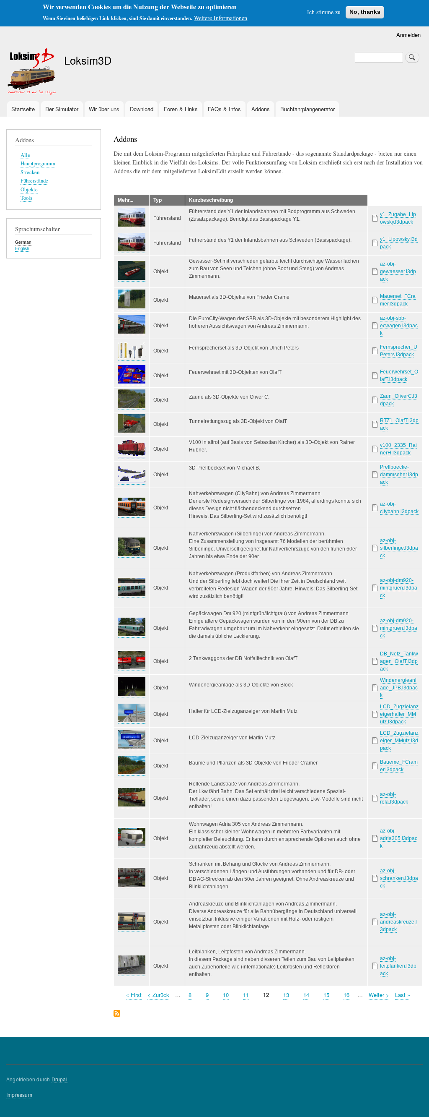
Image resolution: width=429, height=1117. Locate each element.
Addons (260, 109)
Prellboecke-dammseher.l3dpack (399, 474)
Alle (25, 155)
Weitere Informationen (220, 18)
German (23, 242)
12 (266, 995)
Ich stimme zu (324, 12)
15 (326, 995)
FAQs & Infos (224, 109)
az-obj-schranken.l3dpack (399, 878)
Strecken (30, 172)
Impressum (19, 1094)
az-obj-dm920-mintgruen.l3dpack (398, 587)
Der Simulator (61, 109)
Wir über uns (104, 109)
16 (346, 995)
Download (141, 109)
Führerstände (34, 180)
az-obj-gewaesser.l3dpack (398, 271)
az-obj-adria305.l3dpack (398, 838)
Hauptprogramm (38, 163)
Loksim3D (87, 60)
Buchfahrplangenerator (307, 109)
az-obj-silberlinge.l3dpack (399, 548)
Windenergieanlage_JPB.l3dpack (399, 687)
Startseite (23, 109)
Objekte (29, 189)
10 (226, 995)
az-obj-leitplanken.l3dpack (398, 965)
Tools (26, 197)
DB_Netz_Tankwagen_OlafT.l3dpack (399, 661)
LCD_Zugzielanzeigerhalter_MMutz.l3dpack (399, 714)
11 (246, 995)
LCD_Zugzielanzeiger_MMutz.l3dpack (399, 740)
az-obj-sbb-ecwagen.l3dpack (399, 325)
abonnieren (117, 1014)
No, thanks (364, 11)
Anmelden (408, 35)
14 (306, 995)
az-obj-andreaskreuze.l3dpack (398, 921)
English (22, 248)
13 (286, 995)
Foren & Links (181, 109)
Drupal (59, 1079)
